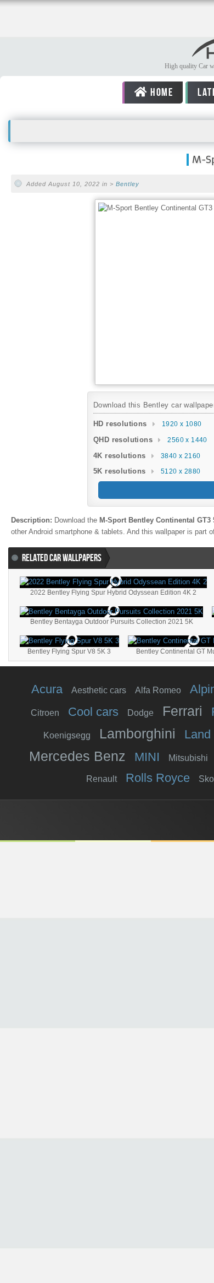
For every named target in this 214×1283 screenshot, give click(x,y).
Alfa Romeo (158, 690)
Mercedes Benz (77, 756)
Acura (47, 689)
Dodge (140, 712)
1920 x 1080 (181, 424)
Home (160, 92)
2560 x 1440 (187, 440)
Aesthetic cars (98, 690)
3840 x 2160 (180, 456)
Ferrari (182, 711)
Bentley (127, 184)
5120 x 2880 (180, 471)
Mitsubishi (188, 758)
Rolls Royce (158, 778)
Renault (101, 779)
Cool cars (93, 712)
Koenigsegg (67, 735)
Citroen (45, 712)
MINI (147, 757)
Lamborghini (137, 733)
